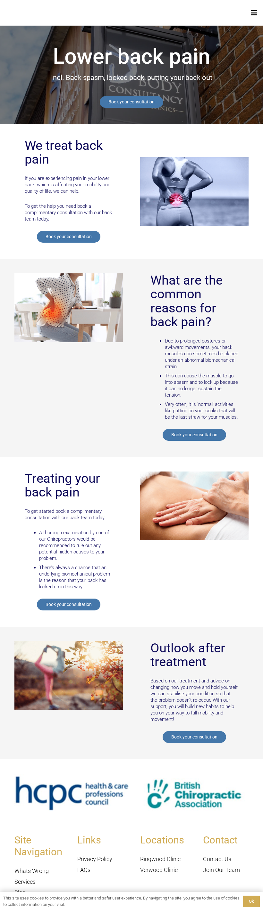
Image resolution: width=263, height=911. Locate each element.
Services (25, 881)
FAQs (83, 870)
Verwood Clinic (159, 870)
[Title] (15, 12)
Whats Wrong (31, 870)
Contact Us (217, 859)
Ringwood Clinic (160, 859)
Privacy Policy (94, 859)
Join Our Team (221, 870)
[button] (254, 13)
